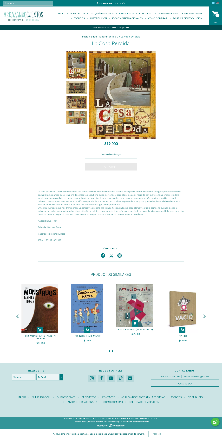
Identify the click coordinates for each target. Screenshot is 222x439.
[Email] (130, 378)
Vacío (183, 336)
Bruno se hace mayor (88, 336)
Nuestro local (79, 13)
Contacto (145, 13)
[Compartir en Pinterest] (119, 255)
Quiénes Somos (104, 13)
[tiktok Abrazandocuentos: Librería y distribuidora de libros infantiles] (120, 378)
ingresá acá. (121, 422)
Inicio (61, 13)
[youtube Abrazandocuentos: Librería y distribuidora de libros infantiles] (111, 378)
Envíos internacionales (127, 18)
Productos (126, 13)
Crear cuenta (105, 3)
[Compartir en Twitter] (111, 255)
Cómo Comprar (157, 18)
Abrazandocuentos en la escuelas (179, 13)
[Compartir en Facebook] (103, 255)
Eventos (79, 18)
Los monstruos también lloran (40, 337)
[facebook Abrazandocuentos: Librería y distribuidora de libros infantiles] (101, 378)
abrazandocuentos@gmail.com (196, 377)
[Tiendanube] (111, 426)
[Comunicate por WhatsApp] (215, 422)
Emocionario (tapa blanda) (135, 329)
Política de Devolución (187, 18)
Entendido (158, 434)
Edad (94, 36)
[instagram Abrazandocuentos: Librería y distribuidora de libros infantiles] (92, 378)
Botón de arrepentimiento (138, 422)
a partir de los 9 (108, 36)
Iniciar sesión (119, 3)
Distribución (98, 18)
